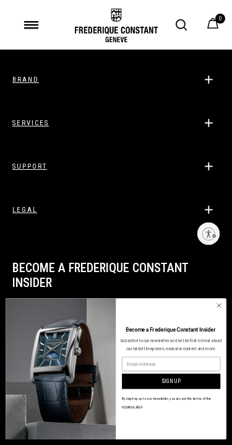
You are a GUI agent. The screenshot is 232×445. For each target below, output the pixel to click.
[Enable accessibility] (208, 233)
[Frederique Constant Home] (116, 25)
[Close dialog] (219, 306)
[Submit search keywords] (180, 25)
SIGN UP (171, 381)
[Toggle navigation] (31, 24)
